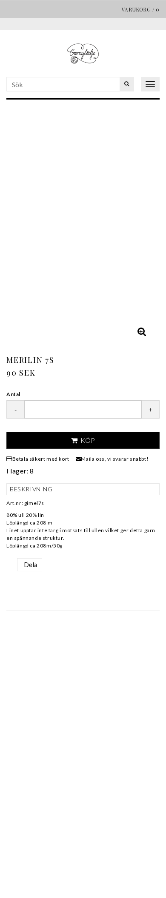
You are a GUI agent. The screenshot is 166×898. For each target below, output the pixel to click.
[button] (141, 331)
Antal (13, 394)
